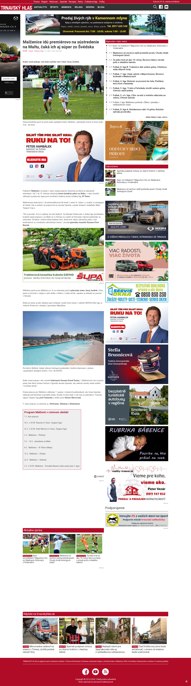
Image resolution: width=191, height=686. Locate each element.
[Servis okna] (136, 292)
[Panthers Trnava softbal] (136, 520)
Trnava (36, 1)
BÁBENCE (66, 7)
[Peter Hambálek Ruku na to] (63, 155)
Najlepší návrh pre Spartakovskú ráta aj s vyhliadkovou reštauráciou (110, 649)
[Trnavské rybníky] (95, 24)
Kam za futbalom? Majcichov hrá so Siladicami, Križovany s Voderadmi (35, 559)
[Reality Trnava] (136, 482)
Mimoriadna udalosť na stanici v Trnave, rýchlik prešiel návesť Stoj (38, 649)
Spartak (63, 1)
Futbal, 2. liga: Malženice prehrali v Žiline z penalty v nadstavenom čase (136, 103)
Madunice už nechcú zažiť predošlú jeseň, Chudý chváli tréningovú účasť (61, 559)
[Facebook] (161, 6)
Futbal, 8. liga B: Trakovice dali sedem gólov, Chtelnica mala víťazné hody (140, 68)
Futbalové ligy (91, 1)
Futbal (31, 51)
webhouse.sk (107, 682)
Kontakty (132, 661)
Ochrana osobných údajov (92, 661)
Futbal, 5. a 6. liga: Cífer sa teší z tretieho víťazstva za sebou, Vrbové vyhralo (139, 96)
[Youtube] (166, 6)
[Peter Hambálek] (136, 323)
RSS (125, 661)
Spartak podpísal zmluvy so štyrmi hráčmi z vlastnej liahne (140, 172)
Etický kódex (109, 661)
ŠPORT (25, 51)
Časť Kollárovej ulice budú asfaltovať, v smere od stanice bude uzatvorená (149, 649)
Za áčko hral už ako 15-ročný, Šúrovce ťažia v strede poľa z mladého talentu (88, 559)
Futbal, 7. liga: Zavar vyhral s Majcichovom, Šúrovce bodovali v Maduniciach (138, 75)
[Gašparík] (136, 364)
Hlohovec (53, 1)
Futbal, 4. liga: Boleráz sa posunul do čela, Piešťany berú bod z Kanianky (138, 82)
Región (44, 1)
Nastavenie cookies (145, 661)
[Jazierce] (136, 140)
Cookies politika (161, 661)
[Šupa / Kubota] (63, 255)
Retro (80, 1)
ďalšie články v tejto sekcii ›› (157, 117)
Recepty (72, 1)
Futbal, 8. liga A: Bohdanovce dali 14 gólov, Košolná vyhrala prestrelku (138, 110)
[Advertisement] (46, 502)
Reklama (119, 661)
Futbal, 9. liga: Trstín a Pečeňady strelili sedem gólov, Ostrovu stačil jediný (139, 89)
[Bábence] (136, 443)
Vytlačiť (100, 476)
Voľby (102, 1)
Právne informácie (72, 661)
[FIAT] (136, 261)
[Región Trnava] (136, 405)
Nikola (176, 1)
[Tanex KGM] (136, 220)
